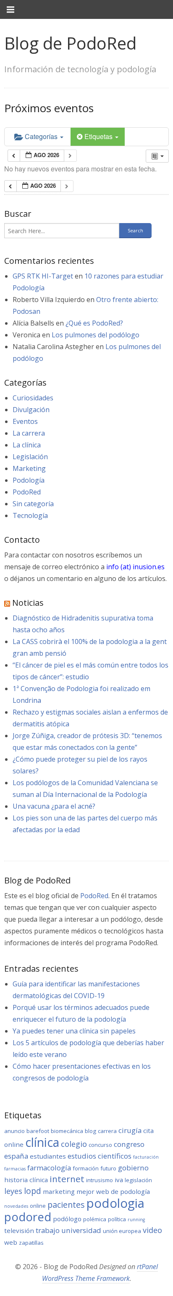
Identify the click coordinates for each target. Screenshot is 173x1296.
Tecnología (30, 515)
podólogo (67, 1219)
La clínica (27, 445)
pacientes (66, 1204)
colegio (74, 1144)
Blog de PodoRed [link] (70, 43)
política (117, 1219)
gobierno (133, 1167)
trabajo (48, 1230)
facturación (146, 1157)
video (152, 1230)
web (10, 1242)
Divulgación (31, 409)
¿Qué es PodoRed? (94, 323)
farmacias (15, 1169)
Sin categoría (33, 503)
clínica (42, 1142)
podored (27, 1217)
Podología (29, 480)
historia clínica (26, 1179)
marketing (59, 1191)
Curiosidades (33, 397)
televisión (19, 1230)
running (136, 1219)
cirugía (130, 1130)
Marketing (29, 468)
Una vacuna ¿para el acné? (54, 806)
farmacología (49, 1167)
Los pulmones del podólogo (95, 334)
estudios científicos (99, 1156)
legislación (138, 1180)
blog (90, 1131)
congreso (129, 1144)
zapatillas (31, 1242)
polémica (94, 1219)
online (38, 1205)
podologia (115, 1203)
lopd (32, 1190)
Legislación (30, 456)
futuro (108, 1168)
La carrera (29, 433)
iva (119, 1179)
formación (86, 1168)
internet (67, 1179)
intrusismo (99, 1180)
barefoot (37, 1131)
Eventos (25, 421)
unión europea (122, 1231)
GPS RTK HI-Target (43, 276)
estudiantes (48, 1156)
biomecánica (67, 1131)
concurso (100, 1145)
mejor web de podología (113, 1191)
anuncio (14, 1131)
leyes (13, 1191)
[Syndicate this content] (7, 602)
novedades (16, 1206)
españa (16, 1156)
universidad (81, 1230)
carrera (107, 1131)
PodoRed (27, 492)
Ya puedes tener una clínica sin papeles (74, 1031)
